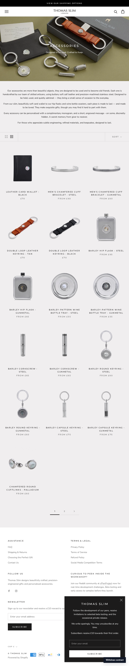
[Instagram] (16, 590)
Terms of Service (79, 552)
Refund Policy (77, 557)
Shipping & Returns (17, 552)
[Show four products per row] (11, 136)
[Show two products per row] (6, 136)
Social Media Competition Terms (86, 562)
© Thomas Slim (17, 653)
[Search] (115, 11)
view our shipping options (64, 3)
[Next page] (74, 511)
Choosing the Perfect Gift (20, 557)
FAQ (10, 547)
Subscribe (94, 654)
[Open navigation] (6, 11)
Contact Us (13, 562)
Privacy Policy (77, 547)
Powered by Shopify (18, 657)
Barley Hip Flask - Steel (106, 250)
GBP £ (11, 647)
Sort (116, 137)
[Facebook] (9, 590)
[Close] (121, 600)
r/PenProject (106, 583)
